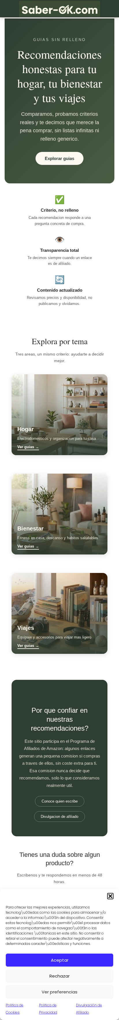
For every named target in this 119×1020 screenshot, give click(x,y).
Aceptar (59, 960)
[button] (110, 896)
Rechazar (59, 976)
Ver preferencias (59, 992)
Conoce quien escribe (60, 801)
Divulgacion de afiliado (59, 816)
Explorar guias (59, 158)
